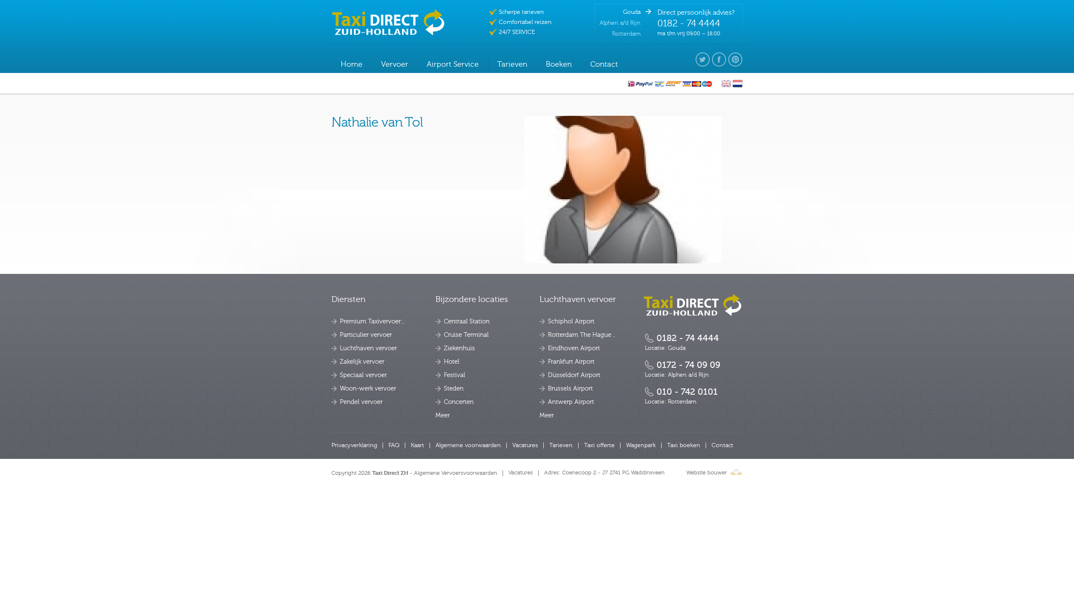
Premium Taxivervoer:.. (372, 321)
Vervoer (394, 64)
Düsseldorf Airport (574, 375)
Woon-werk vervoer (368, 388)
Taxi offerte (599, 445)
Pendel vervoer (361, 402)
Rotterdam (626, 34)
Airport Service (453, 64)
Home (351, 64)
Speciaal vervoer (363, 375)
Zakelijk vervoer (362, 361)
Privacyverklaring (354, 445)
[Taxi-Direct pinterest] (735, 59)
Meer (442, 415)
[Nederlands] (738, 86)
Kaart (417, 445)
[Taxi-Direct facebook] (719, 59)
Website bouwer (706, 473)
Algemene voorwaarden (468, 445)
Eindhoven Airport (574, 348)
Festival (454, 375)
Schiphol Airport (571, 321)
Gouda (632, 12)
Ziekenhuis (459, 348)
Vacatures (525, 445)
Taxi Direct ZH (390, 473)
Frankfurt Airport (571, 361)
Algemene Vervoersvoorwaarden (455, 473)
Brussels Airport (570, 388)
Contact (722, 445)
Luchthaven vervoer (368, 348)
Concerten (459, 402)
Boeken (559, 64)
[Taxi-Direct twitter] (703, 59)
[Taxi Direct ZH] (692, 305)
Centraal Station (467, 321)
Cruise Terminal (466, 334)
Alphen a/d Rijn (620, 23)
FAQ (393, 445)
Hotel (451, 361)
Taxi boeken (683, 445)
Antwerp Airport (571, 402)
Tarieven (561, 445)
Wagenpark (641, 445)
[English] (726, 86)
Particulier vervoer (366, 334)
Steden (454, 388)
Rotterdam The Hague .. (581, 334)
